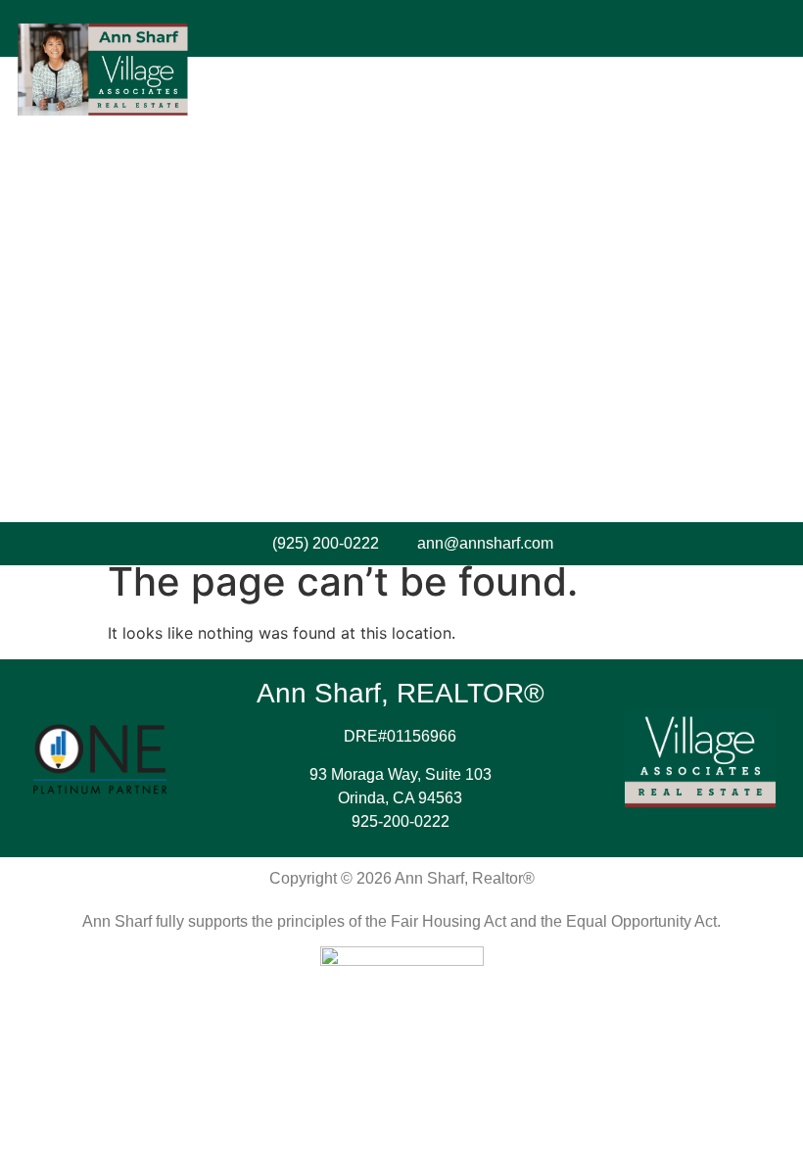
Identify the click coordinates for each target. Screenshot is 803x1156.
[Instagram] (275, 28)
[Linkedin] (309, 28)
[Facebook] (241, 28)
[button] (506, 28)
